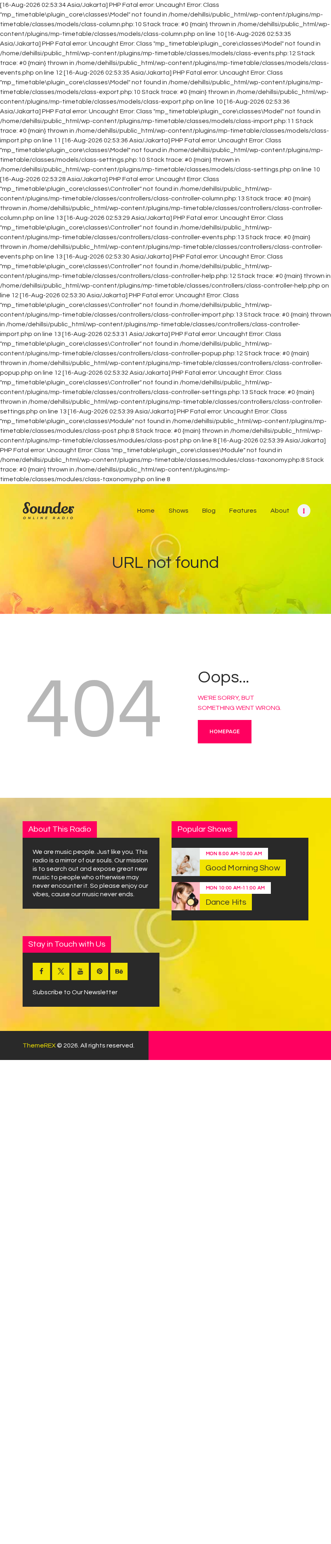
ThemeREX (39, 1045)
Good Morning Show (242, 868)
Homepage (224, 731)
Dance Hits (225, 902)
